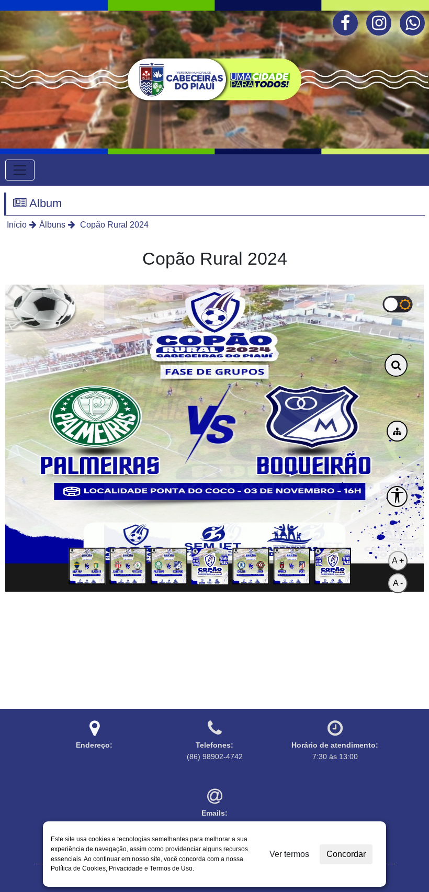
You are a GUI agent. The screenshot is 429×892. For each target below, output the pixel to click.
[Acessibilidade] (397, 496)
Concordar (346, 854)
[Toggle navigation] (20, 170)
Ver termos (289, 854)
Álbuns (52, 224)
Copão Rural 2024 (113, 224)
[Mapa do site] (397, 431)
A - (398, 583)
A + (398, 560)
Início (17, 224)
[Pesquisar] (396, 365)
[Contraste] (398, 304)
